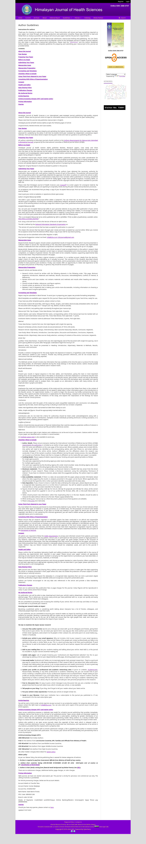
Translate (122, 76)
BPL (79, 767)
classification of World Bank (30, 765)
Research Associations (84, 824)
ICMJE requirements (51, 536)
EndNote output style (28, 437)
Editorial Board (55, 18)
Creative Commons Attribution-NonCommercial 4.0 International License (74, 827)
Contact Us (79, 822)
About (45, 18)
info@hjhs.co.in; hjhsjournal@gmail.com (60, 237)
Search (123, 18)
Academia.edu (92, 670)
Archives (36, 18)
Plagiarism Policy (69, 822)
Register (121, 1)
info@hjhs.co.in (46, 705)
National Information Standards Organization (50, 224)
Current (28, 18)
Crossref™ (63, 185)
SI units (31, 501)
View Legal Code (103, 827)
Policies (77, 18)
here (52, 807)
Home (20, 18)
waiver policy (51, 752)
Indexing (87, 18)
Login (128, 1)
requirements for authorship (32, 445)
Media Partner (98, 18)
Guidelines (66, 18)
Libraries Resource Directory (58, 824)
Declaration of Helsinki (28, 530)
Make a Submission (116, 67)
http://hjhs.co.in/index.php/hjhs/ (28, 219)
